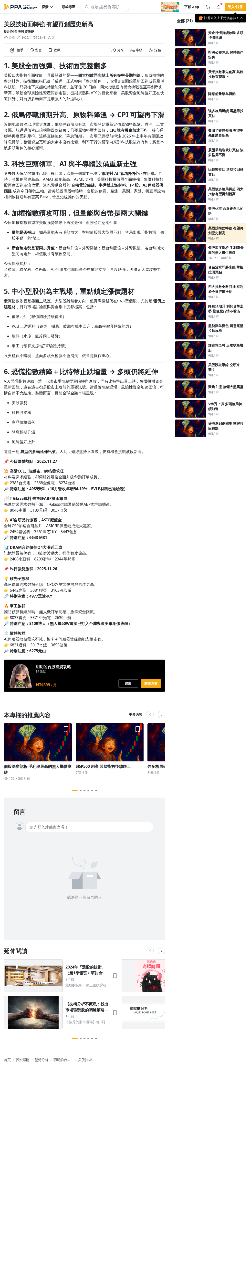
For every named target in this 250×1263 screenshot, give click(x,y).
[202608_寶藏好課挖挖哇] (170, 7)
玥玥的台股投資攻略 (19, 31)
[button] (48, 7)
